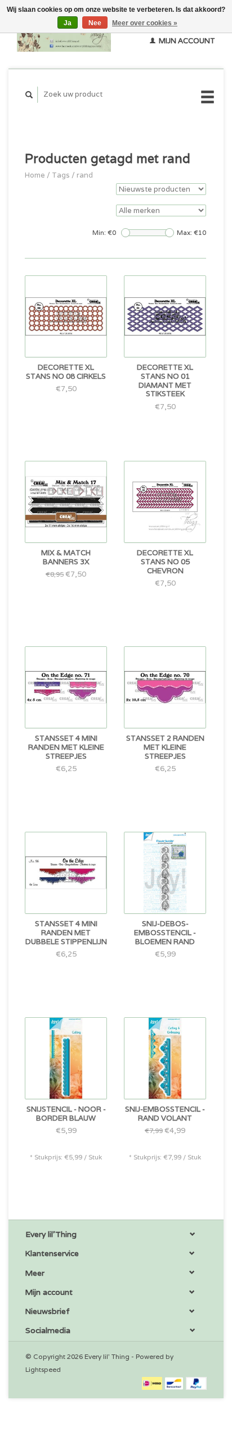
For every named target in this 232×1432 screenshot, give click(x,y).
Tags (61, 175)
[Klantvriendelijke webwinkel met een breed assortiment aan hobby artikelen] (64, 34)
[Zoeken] (29, 95)
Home (35, 175)
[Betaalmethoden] (153, 1383)
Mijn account (186, 41)
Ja (68, 23)
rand (85, 175)
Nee (94, 23)
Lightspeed (43, 1369)
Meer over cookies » (144, 23)
